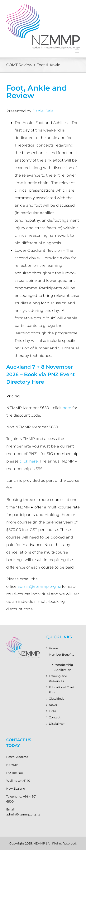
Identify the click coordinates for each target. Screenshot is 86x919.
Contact (55, 717)
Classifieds (56, 698)
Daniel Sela (43, 111)
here (67, 408)
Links (52, 711)
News (53, 705)
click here (29, 461)
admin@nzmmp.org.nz (39, 586)
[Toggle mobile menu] (77, 51)
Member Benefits (61, 654)
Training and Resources (58, 678)
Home (53, 648)
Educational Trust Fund (62, 689)
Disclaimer (57, 724)
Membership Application (63, 667)
